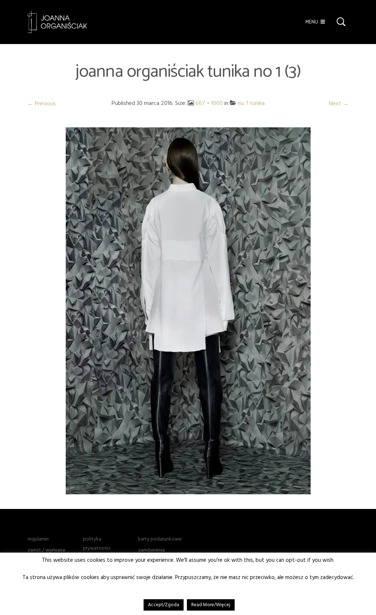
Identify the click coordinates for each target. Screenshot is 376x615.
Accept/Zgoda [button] (163, 604)
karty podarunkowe (160, 539)
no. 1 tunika (251, 103)
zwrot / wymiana (46, 550)
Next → (338, 103)
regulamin (38, 539)
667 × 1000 (209, 103)
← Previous (42, 103)
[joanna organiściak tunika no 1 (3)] (188, 310)
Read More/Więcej (210, 604)
